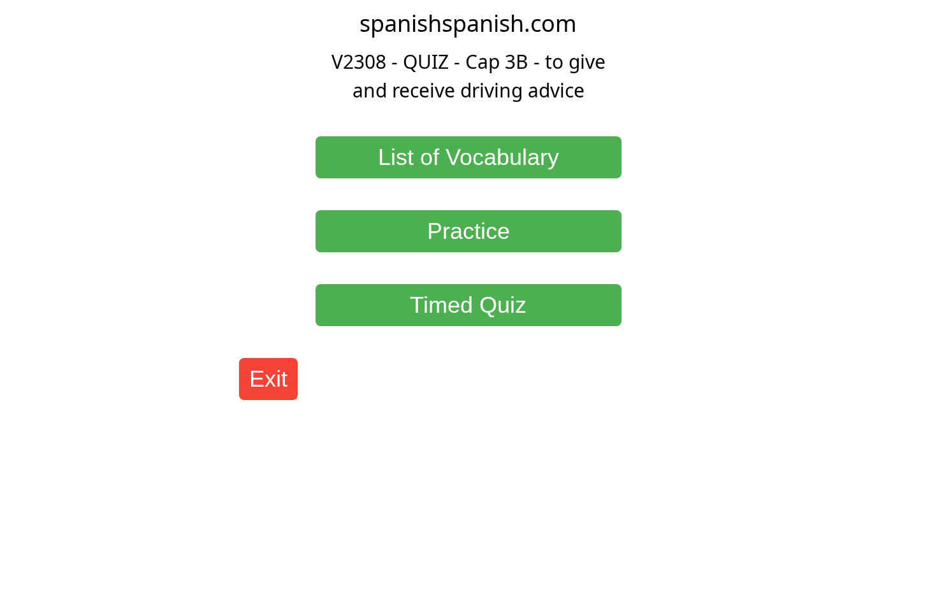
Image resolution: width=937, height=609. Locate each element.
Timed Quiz (468, 305)
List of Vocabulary (468, 157)
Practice (468, 231)
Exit (268, 379)
